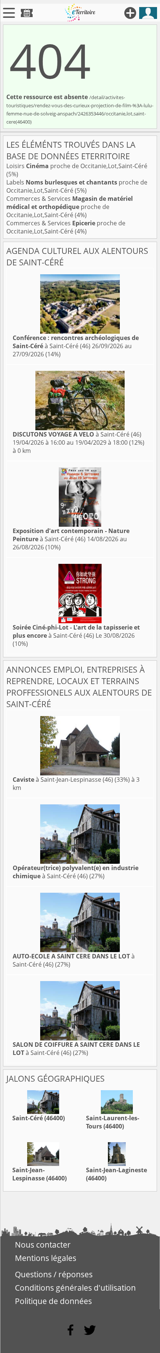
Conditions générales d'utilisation (75, 1287)
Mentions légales (45, 1258)
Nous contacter (43, 1244)
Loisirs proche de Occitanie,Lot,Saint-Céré (76, 166)
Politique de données (53, 1301)
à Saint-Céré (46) (76, 342)
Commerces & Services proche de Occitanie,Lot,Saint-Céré (69, 207)
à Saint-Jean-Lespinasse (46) (63, 779)
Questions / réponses (54, 1274)
